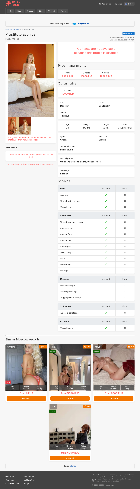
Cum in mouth (66, 228)
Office (63, 161)
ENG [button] (129, 4)
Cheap (30, 11)
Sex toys (64, 270)
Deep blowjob (66, 252)
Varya (97, 346)
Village (90, 161)
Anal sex (64, 195)
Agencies (9, 476)
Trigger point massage (70, 297)
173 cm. (86, 127)
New (19, 11)
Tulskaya (64, 115)
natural (127, 127)
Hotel (98, 161)
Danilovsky (104, 106)
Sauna (83, 161)
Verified (51, 11)
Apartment (73, 161)
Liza (53, 406)
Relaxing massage (68, 291)
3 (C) (120, 127)
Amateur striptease (69, 313)
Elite (41, 11)
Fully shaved (66, 149)
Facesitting (65, 264)
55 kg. (106, 127)
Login (120, 4)
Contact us (29, 476)
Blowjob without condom (71, 222)
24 (67, 127)
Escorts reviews (12, 484)
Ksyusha (11, 346)
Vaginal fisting (66, 328)
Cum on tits (65, 240)
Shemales (9, 480)
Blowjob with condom (70, 201)
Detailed (26, 398)
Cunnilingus (65, 246)
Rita (53, 346)
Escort (63, 258)
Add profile (106, 4)
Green (63, 139)
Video (63, 11)
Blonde (102, 139)
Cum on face (66, 234)
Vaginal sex (65, 207)
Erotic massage (67, 285)
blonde (73, 466)
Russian (64, 173)
